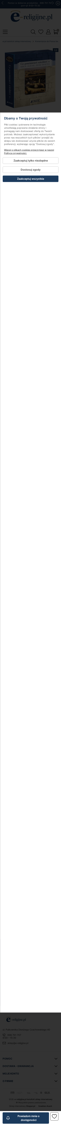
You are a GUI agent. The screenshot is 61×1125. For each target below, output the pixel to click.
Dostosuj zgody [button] (31, 169)
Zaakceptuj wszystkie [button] (30, 178)
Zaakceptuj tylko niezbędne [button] (30, 160)
